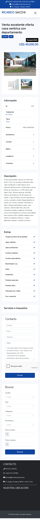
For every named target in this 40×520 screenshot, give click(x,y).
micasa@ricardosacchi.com (21, 4)
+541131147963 (28, 2)
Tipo (6, 402)
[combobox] (20, 397)
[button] (6, 64)
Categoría (8, 411)
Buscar (20, 452)
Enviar (20, 375)
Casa (11, 36)
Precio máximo (10, 440)
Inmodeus (16, 514)
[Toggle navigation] (35, 13)
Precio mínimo (10, 430)
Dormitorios (9, 421)
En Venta (5, 36)
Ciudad (7, 393)
